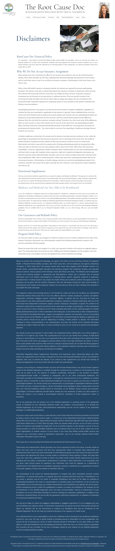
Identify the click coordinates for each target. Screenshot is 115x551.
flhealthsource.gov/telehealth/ (90, 543)
